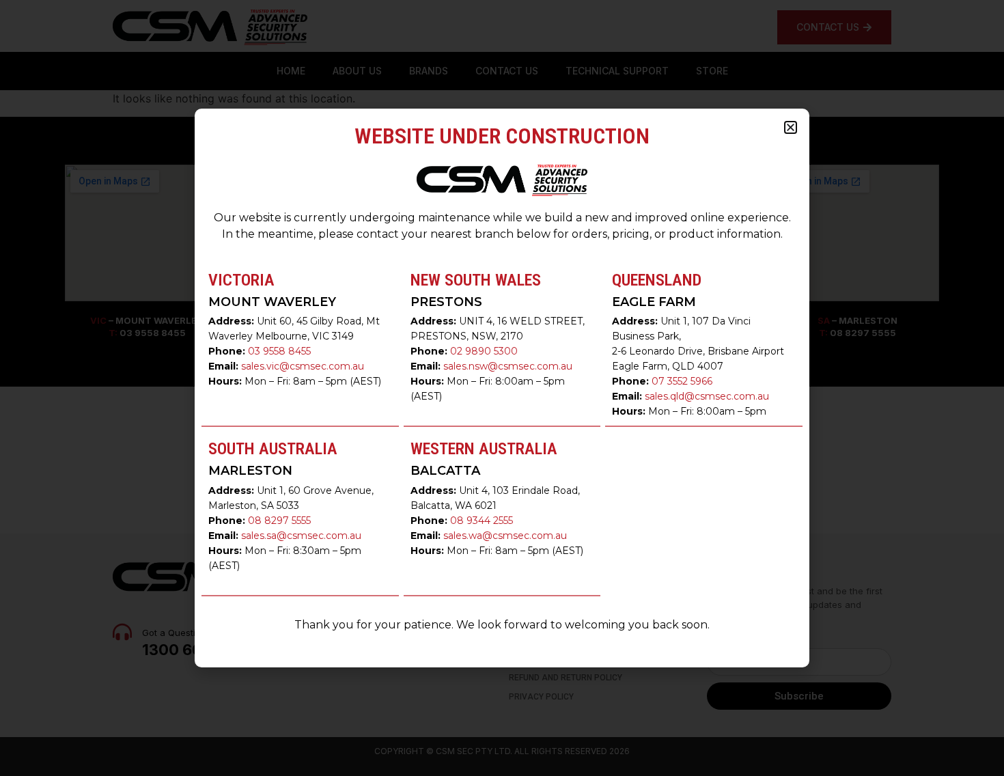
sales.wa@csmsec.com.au (505, 535)
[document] (502, 388)
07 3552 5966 (682, 381)
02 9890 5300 (484, 351)
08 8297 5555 (279, 520)
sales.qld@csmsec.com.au (707, 396)
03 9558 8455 (279, 351)
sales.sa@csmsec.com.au (301, 535)
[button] (790, 127)
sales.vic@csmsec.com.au (302, 366)
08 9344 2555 (481, 520)
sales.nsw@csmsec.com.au (507, 366)
